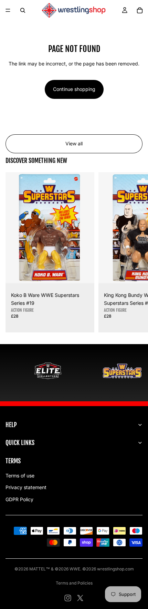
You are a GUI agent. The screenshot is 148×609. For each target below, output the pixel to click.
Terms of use (20, 475)
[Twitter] (80, 598)
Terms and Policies (74, 583)
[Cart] (139, 10)
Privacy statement (26, 487)
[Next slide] (134, 252)
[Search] (22, 10)
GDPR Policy (19, 499)
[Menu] (8, 10)
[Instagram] (68, 598)
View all (74, 143)
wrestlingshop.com (115, 568)
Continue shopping (74, 89)
